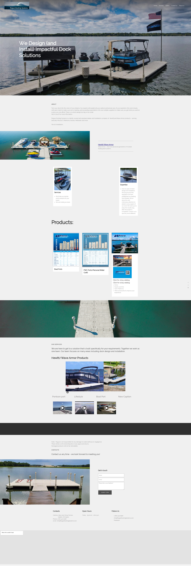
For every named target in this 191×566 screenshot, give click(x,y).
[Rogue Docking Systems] (16, 5)
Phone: (55, 519)
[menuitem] (155, 5)
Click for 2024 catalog (121, 280)
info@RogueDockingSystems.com (67, 521)
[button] (76, 376)
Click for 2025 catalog (121, 283)
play (62, 407)
